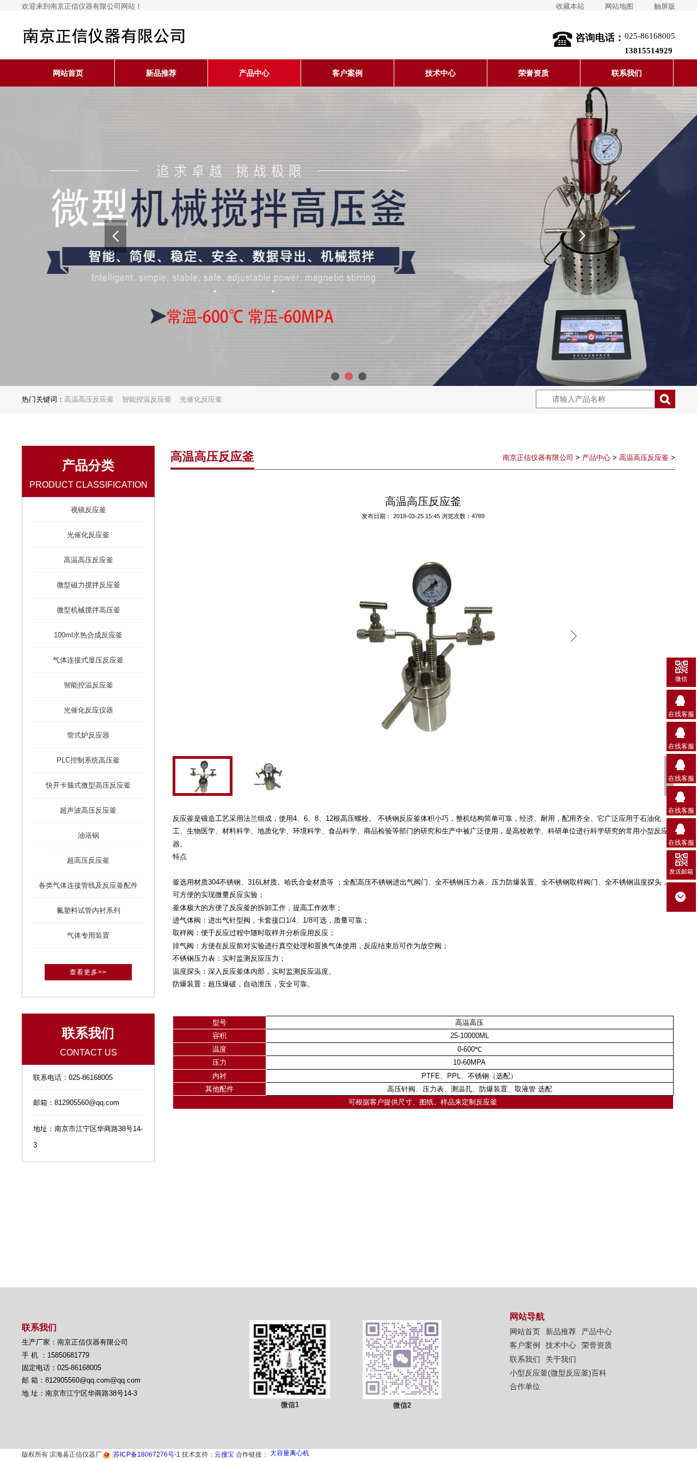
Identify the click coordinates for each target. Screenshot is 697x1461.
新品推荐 (161, 73)
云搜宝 (224, 1454)
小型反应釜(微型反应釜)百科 (558, 1372)
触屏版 (664, 6)
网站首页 (68, 73)
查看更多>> (88, 972)
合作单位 (525, 1386)
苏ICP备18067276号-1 (146, 1454)
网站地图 (619, 6)
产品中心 (254, 73)
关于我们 (561, 1359)
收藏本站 (570, 6)
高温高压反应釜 (89, 399)
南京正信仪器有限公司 (538, 457)
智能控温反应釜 (147, 399)
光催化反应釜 (201, 399)
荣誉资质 (533, 73)
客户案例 (347, 73)
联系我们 (627, 73)
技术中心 (440, 73)
